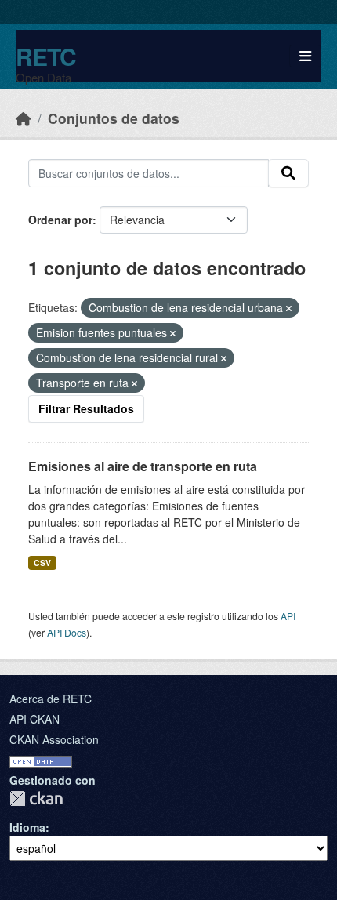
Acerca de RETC (50, 698)
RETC (46, 56)
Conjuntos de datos (113, 118)
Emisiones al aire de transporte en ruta (142, 466)
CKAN (36, 798)
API (288, 615)
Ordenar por (60, 219)
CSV (42, 562)
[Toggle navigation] (305, 56)
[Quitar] (289, 308)
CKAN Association (54, 739)
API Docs (66, 632)
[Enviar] (288, 173)
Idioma (27, 827)
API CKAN (34, 719)
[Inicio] (23, 118)
